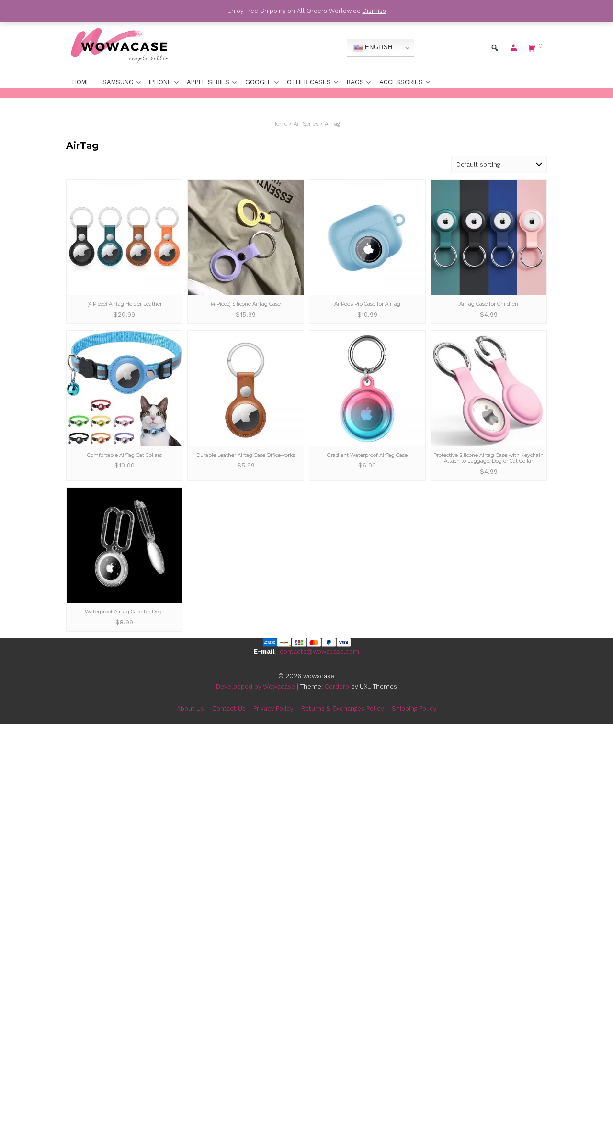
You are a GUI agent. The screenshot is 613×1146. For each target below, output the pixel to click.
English (377, 47)
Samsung (118, 82)
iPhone (160, 82)
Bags (355, 82)
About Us (190, 708)
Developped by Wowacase (255, 686)
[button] (513, 50)
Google (258, 82)
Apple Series (208, 82)
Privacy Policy (273, 708)
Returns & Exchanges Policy (342, 708)
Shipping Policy (414, 708)
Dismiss (374, 10)
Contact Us (229, 708)
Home (81, 82)
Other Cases (309, 82)
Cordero (337, 686)
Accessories (401, 82)
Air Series (306, 124)
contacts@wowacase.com (319, 651)
